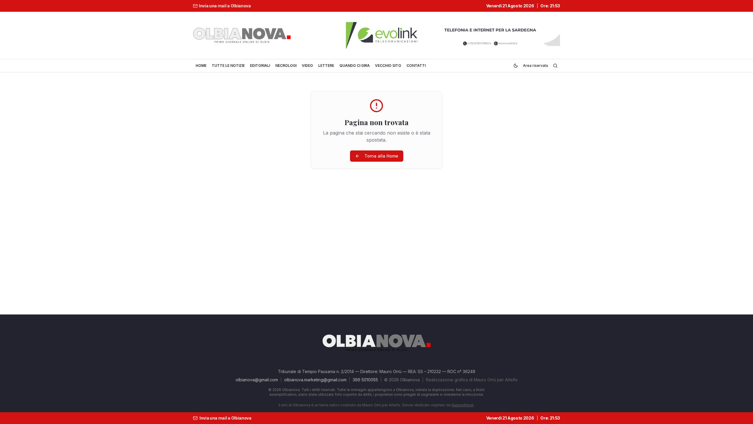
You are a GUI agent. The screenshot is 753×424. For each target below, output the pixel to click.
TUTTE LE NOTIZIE (228, 65)
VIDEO (307, 65)
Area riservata (535, 65)
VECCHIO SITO (388, 65)
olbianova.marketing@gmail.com (315, 379)
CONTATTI (416, 65)
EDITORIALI (260, 65)
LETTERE (326, 65)
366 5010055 (365, 379)
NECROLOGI (285, 65)
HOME (201, 65)
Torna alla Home (381, 155)
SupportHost (463, 405)
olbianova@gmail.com (257, 379)
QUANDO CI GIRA (354, 65)
